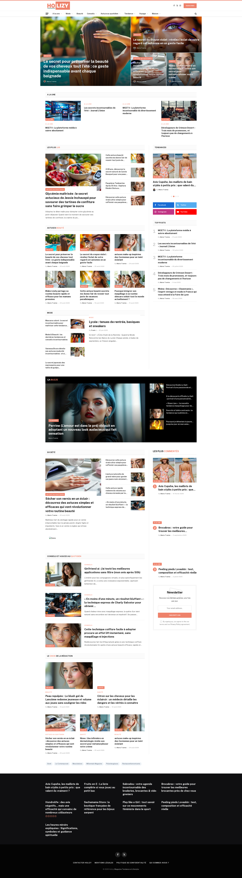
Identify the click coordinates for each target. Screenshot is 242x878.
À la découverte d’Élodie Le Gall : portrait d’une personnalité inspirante (179, 397)
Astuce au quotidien (109, 14)
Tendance (128, 14)
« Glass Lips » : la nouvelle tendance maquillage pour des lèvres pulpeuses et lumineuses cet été (179, 404)
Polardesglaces (112, 764)
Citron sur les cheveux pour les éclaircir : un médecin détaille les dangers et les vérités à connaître (117, 699)
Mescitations (77, 764)
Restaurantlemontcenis (131, 764)
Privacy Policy (176, 624)
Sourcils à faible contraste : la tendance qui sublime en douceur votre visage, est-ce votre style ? (179, 411)
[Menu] (47, 13)
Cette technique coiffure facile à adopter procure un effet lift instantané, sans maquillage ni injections (110, 633)
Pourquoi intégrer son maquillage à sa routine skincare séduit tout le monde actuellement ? (129, 295)
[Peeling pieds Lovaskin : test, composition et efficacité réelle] (175, 553)
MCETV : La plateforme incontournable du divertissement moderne (139, 111)
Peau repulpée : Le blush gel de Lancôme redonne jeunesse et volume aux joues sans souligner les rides (68, 699)
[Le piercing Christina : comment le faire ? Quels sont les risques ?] (175, 166)
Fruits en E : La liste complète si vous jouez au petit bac (99, 787)
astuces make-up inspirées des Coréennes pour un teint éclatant (129, 257)
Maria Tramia (51, 81)
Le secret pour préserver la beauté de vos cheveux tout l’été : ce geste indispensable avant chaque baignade (76, 68)
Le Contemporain (61, 764)
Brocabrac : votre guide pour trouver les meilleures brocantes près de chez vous (175, 529)
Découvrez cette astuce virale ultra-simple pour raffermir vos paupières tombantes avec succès (116, 200)
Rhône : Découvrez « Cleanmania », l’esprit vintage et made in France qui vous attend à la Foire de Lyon (177, 292)
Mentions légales (104, 863)
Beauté (80, 14)
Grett (49, 764)
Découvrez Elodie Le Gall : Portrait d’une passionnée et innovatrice (178, 386)
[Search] (195, 13)
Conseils (91, 14)
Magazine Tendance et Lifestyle (126, 869)
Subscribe (190, 6)
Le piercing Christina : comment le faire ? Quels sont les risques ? (173, 183)
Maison (155, 14)
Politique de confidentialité (131, 863)
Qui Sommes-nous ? (159, 863)
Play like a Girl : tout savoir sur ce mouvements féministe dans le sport (139, 806)
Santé (172, 61)
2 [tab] (174, 196)
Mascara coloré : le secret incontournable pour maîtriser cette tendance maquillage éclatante (56, 323)
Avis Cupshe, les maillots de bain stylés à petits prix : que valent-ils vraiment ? (175, 488)
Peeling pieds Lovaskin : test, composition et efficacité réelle (177, 571)
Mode (68, 14)
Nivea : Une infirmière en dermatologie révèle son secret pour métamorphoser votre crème (182, 71)
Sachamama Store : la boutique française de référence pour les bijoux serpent (99, 807)
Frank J (93, 330)
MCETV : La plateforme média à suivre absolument (61, 129)
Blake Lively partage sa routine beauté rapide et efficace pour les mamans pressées (58, 295)
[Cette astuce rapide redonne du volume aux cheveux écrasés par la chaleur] (138, 491)
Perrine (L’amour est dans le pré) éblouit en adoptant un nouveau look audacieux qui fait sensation (83, 429)
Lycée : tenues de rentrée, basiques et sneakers (114, 324)
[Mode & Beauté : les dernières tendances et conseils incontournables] (77, 338)
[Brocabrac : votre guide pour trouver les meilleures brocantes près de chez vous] (175, 511)
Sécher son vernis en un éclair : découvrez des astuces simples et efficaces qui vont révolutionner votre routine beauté (148, 70)
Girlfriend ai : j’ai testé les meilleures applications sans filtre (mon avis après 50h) (112, 570)
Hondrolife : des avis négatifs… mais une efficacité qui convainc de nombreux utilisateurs (60, 807)
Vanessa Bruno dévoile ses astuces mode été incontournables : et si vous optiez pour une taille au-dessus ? (56, 351)
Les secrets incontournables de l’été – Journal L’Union (99, 109)
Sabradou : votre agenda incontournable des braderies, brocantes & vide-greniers (140, 789)
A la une (56, 14)
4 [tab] (178, 196)
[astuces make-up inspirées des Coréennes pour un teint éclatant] (130, 242)
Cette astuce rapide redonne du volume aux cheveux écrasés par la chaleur (116, 490)
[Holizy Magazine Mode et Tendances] (57, 5)
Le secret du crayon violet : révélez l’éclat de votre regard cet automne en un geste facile (166, 41)
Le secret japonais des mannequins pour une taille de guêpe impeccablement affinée (56, 365)
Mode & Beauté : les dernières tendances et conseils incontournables (56, 337)
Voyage (142, 14)
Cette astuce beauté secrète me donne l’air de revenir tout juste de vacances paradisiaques (116, 157)
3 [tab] (176, 196)
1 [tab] (172, 196)
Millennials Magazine (94, 764)
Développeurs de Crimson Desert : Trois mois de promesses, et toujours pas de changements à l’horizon (178, 132)
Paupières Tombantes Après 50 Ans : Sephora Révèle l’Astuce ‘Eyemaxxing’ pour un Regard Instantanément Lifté (116, 186)
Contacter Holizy (82, 863)
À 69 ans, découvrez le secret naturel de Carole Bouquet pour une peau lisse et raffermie (116, 171)
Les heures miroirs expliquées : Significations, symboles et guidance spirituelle (61, 830)
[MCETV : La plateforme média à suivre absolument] (63, 111)
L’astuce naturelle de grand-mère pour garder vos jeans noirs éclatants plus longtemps (116, 476)
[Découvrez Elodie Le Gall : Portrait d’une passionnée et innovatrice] (157, 388)
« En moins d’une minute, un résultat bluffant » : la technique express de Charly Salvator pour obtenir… (117, 504)
